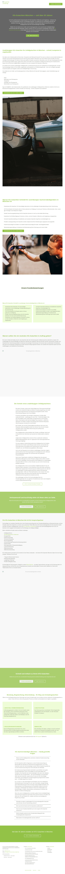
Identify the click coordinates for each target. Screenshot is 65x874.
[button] (47, 4)
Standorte (51, 846)
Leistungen (29, 846)
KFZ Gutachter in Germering (29, 526)
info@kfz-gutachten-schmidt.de (12, 852)
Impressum (34, 870)
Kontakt (39, 870)
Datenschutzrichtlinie (28, 870)
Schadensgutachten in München (11, 534)
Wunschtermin (30, 564)
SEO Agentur (39, 736)
